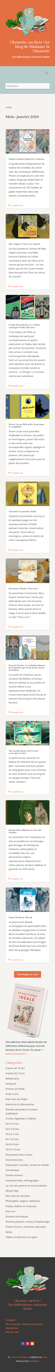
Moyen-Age (12, 1190)
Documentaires (14, 1159)
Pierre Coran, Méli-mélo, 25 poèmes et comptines (27, 435)
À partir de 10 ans (15, 1068)
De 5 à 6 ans (12, 1129)
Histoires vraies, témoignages (22, 1180)
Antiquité (11, 1083)
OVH (44, 1357)
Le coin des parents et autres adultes (26, 1185)
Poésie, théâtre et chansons (21, 1206)
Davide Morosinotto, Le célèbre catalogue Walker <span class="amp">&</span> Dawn (27, 342)
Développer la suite (27, 974)
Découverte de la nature (19, 1154)
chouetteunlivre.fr (19, 1357)
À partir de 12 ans (15, 1073)
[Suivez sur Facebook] (23, 1343)
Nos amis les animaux (18, 1195)
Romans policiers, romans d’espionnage (28, 1221)
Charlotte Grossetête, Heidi (27, 517)
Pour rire (10, 1211)
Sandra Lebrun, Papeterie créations (27, 169)
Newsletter (12, 1328)
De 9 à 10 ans (13, 1149)
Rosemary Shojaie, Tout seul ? (27, 594)
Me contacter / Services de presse (24, 1324)
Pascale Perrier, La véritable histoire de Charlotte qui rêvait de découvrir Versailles (27, 675)
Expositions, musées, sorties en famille (27, 1165)
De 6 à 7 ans (12, 1134)
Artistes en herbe (15, 1088)
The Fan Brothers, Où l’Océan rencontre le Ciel (27, 758)
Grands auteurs (14, 1175)
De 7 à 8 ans (12, 1139)
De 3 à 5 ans (12, 1123)
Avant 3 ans (12, 1094)
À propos (10, 1320)
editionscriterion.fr (16, 1053)
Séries (9, 1232)
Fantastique (12, 1170)
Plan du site (12, 1332)
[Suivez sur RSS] (32, 1343)
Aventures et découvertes (20, 1104)
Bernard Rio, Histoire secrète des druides (27, 841)
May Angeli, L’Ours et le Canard (27, 251)
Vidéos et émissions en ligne (21, 1237)
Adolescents (12, 1078)
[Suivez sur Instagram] (27, 1343)
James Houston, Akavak (27, 925)
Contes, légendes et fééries (21, 1118)
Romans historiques (17, 1216)
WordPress (34, 1361)
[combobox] (28, 86)
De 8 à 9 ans (12, 1144)
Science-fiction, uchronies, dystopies (26, 1226)
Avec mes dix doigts (17, 1099)
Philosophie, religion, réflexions (23, 1201)
